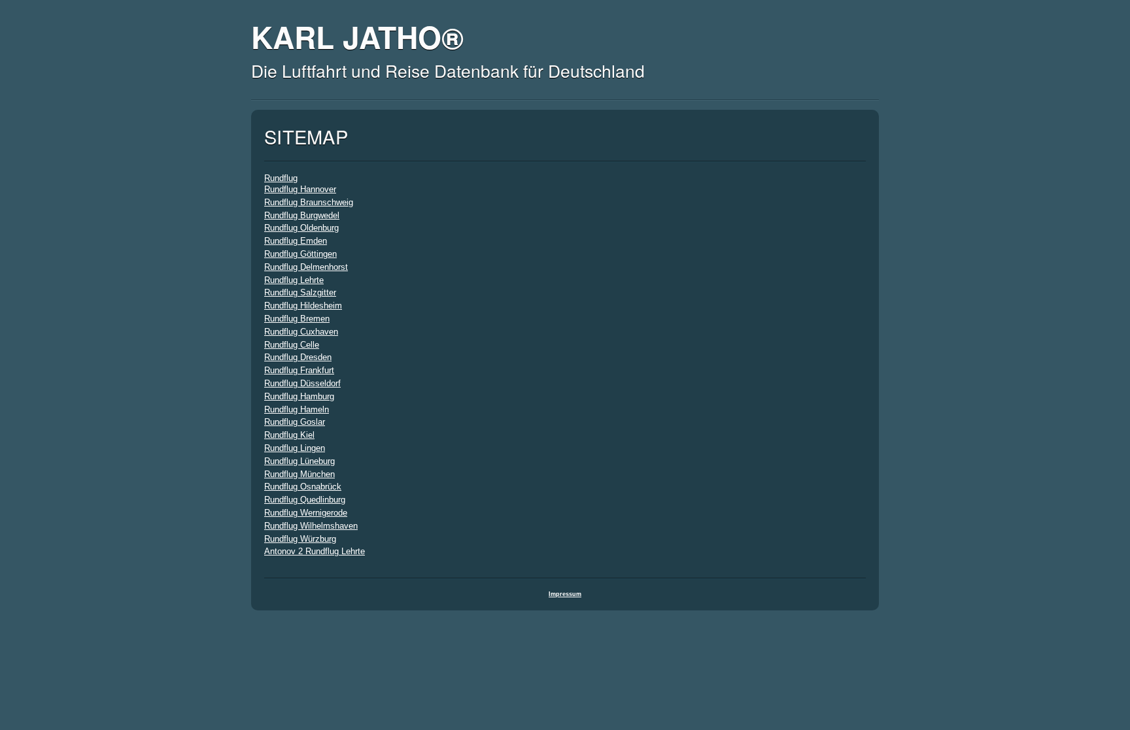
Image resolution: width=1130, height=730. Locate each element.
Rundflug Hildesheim (303, 305)
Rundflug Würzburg (300, 539)
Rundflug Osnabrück (302, 486)
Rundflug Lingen (294, 448)
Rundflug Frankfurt (299, 370)
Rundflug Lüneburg (299, 461)
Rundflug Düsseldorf (302, 383)
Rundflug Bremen (297, 319)
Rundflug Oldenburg (301, 228)
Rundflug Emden (295, 241)
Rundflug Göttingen (300, 254)
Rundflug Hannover (300, 189)
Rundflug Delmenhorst (306, 267)
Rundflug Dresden (298, 357)
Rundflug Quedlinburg (304, 500)
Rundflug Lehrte (294, 280)
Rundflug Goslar (294, 422)
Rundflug (281, 178)
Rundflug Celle (291, 345)
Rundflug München (299, 474)
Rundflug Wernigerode (305, 513)
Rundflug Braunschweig (308, 202)
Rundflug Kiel (289, 435)
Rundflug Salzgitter (300, 292)
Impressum (565, 594)
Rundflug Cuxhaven (301, 332)
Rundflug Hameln (296, 409)
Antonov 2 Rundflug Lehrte (314, 551)
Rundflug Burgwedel (301, 215)
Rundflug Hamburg (299, 396)
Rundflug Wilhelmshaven (311, 526)
